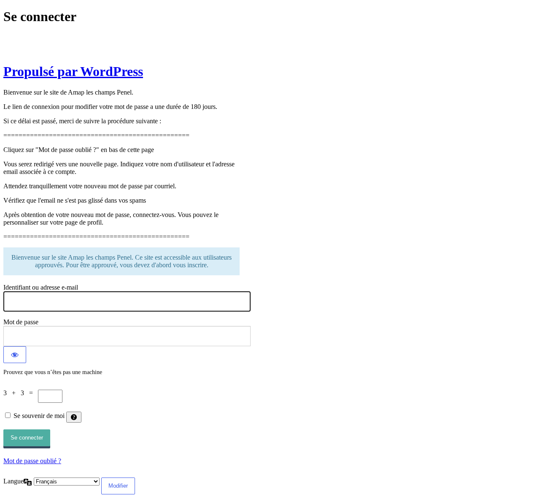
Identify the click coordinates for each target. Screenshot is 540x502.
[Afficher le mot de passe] (14, 354)
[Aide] (73, 417)
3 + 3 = (20, 392)
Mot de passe (20, 322)
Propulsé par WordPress (73, 71)
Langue (13, 481)
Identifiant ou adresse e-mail (40, 287)
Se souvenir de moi (39, 415)
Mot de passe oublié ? (32, 460)
